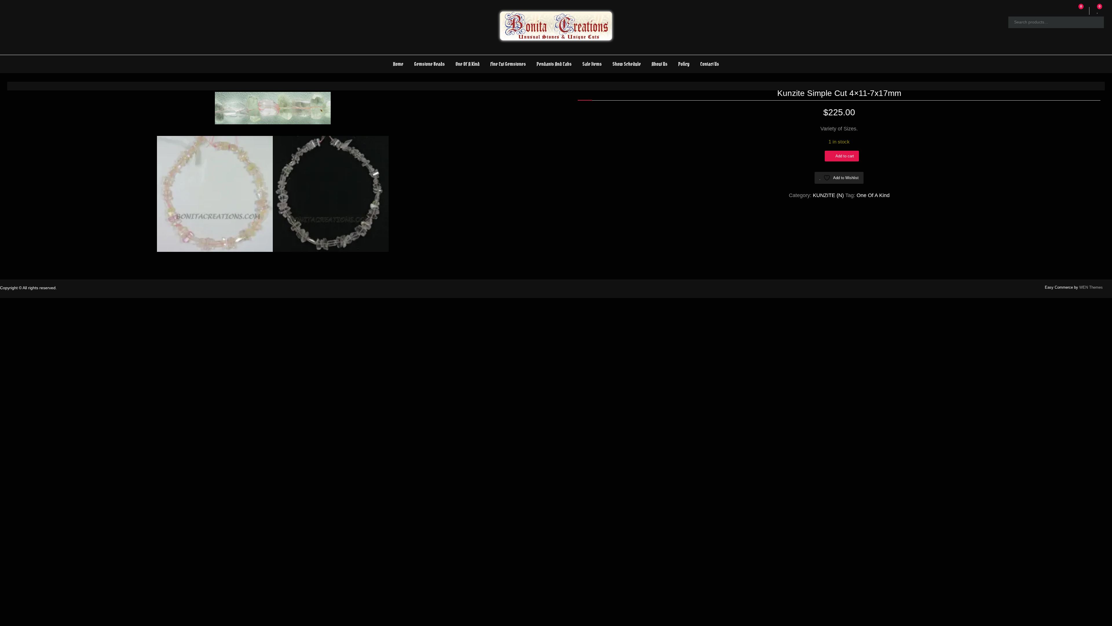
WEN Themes (1091, 287)
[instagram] (1107, 288)
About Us (659, 64)
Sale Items (592, 64)
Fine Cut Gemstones (508, 64)
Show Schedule (626, 64)
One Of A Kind (468, 64)
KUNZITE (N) (828, 195)
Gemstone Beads (429, 64)
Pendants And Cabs (554, 64)
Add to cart (844, 156)
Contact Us (709, 64)
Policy (683, 64)
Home (398, 64)
